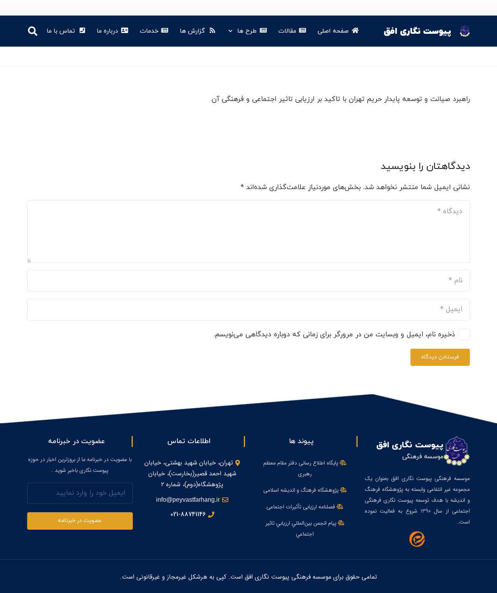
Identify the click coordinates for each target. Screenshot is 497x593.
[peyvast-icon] (465, 31)
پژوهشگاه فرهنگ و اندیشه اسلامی (301, 490)
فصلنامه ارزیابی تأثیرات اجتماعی (301, 507)
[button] (232, 31)
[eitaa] (417, 539)
